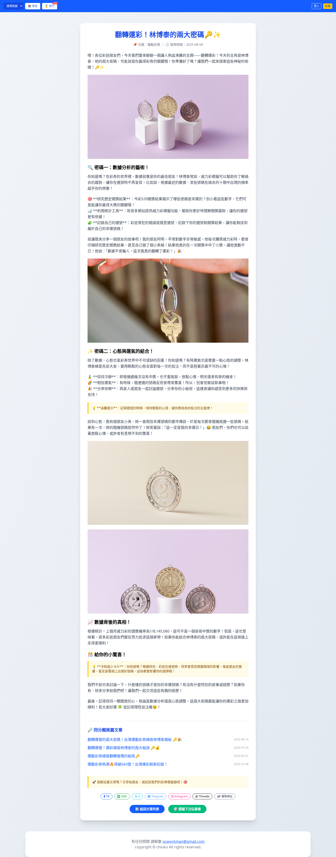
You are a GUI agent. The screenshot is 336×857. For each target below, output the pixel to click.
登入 (316, 6)
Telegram (157, 796)
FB (107, 796)
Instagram (181, 796)
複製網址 (226, 796)
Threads (204, 796)
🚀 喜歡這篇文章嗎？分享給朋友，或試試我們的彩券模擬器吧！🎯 (139, 782)
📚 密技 (32, 6)
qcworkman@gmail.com (184, 841)
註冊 (328, 6)
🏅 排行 (51, 5)
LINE (124, 796)
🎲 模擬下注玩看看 (187, 809)
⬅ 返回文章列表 (147, 809)
